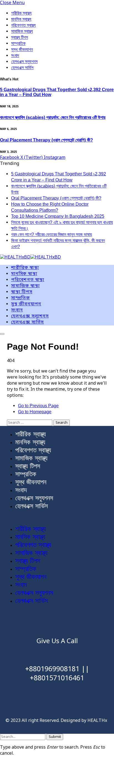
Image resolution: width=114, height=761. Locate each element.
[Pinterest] (90, 622)
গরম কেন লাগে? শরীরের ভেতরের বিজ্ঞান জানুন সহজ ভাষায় (51, 234)
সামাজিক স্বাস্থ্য (22, 31)
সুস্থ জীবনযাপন (22, 49)
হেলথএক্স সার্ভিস (22, 67)
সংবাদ (15, 55)
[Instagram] (41, 622)
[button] (57, 518)
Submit (55, 737)
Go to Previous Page (38, 405)
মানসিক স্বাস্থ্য (21, 19)
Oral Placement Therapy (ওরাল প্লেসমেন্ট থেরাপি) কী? (46, 140)
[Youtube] (57, 622)
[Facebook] (24, 622)
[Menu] (2, 334)
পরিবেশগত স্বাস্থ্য (23, 25)
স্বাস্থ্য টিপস (19, 37)
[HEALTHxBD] (30, 258)
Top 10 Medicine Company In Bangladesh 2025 (57, 216)
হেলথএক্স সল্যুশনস (24, 61)
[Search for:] (30, 423)
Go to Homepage (34, 411)
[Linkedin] (73, 622)
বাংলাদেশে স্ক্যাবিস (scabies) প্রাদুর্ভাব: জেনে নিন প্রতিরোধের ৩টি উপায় (52, 117)
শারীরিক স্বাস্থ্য (21, 13)
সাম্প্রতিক (18, 43)
